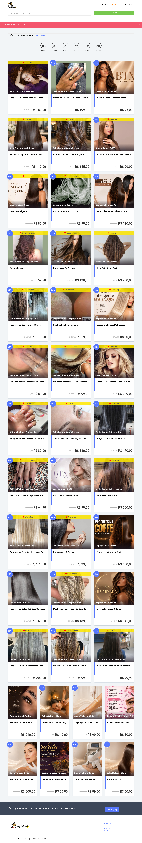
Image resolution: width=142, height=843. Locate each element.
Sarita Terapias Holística (54, 773)
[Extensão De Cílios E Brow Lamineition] (22, 702)
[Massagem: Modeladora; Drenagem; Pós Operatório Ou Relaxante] (54, 702)
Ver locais (40, 35)
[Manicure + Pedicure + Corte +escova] (71, 77)
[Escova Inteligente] (28, 191)
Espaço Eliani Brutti (106, 91)
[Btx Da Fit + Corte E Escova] (71, 191)
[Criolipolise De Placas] (87, 759)
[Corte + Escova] (28, 248)
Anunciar (117, 4)
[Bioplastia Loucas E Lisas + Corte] (114, 191)
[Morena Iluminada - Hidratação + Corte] (71, 134)
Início (106, 4)
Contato (130, 4)
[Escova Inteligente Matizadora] (114, 304)
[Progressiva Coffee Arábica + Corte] (28, 77)
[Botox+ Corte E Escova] (71, 532)
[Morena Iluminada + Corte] (114, 588)
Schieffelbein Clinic (51, 716)
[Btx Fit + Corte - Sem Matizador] (114, 77)
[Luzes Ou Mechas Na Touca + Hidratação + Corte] (114, 361)
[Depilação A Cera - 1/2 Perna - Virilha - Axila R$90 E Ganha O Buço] (87, 702)
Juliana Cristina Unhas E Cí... (121, 716)
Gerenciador (109, 823)
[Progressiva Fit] (119, 759)
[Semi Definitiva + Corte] (114, 248)
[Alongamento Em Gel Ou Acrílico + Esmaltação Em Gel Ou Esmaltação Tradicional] (28, 418)
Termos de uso (110, 826)
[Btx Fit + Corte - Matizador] (71, 475)
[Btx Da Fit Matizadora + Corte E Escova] (114, 134)
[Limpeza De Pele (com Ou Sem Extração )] (28, 361)
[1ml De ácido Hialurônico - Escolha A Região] (22, 759)
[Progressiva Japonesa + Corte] (114, 418)
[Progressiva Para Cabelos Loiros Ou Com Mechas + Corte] (28, 532)
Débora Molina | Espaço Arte (67, 91)
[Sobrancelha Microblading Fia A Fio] (71, 418)
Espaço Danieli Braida (20, 716)
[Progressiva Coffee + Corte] (114, 532)
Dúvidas (107, 828)
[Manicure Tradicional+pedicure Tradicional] (28, 475)
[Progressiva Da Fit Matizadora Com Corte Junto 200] (28, 645)
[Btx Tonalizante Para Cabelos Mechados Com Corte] (71, 361)
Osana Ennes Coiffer (106, 148)
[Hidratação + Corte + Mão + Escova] (71, 645)
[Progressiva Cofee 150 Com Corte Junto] (28, 588)
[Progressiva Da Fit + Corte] (71, 248)
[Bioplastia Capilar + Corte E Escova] (28, 134)
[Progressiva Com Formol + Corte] (28, 304)
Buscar (114, 13)
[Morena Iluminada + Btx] (114, 475)
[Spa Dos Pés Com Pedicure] (71, 304)
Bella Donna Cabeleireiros (22, 91)
